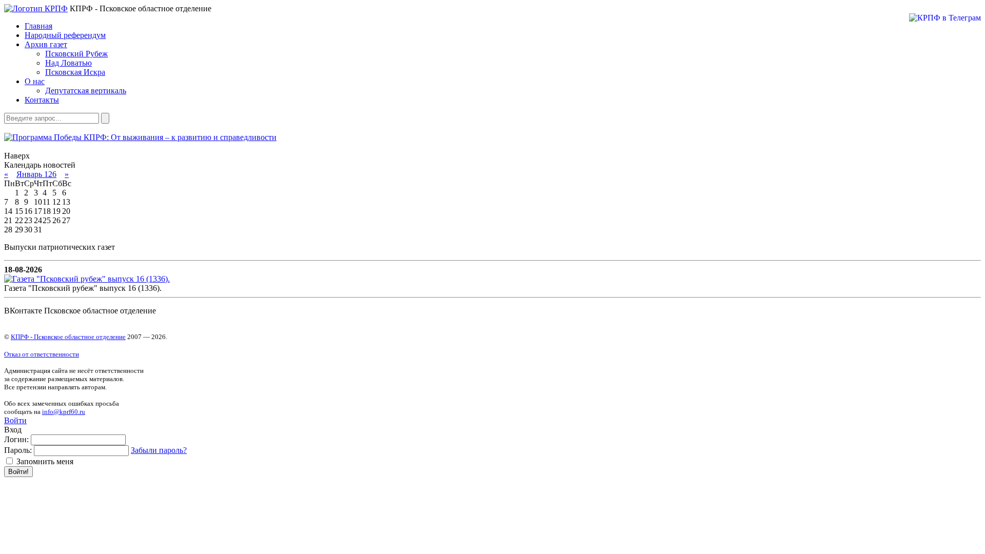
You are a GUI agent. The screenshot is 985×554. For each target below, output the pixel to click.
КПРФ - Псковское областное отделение (68, 337)
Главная (38, 26)
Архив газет (46, 44)
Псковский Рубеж (76, 53)
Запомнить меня (43, 461)
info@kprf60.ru (63, 412)
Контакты (42, 99)
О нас (35, 81)
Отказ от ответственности (41, 354)
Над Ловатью (68, 62)
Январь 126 (36, 174)
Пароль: (18, 450)
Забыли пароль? (159, 450)
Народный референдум (65, 35)
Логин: (16, 439)
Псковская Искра (75, 72)
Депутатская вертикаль (85, 90)
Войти (15, 420)
